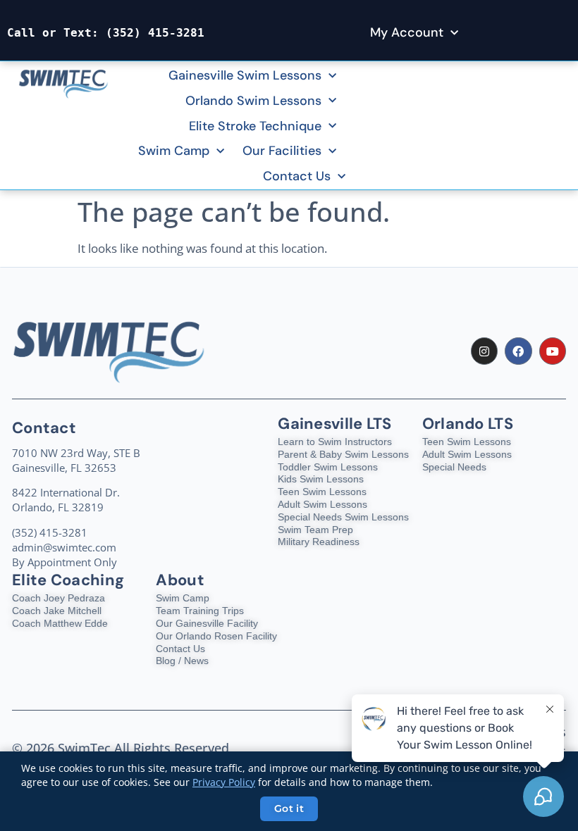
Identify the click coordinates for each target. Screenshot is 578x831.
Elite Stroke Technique (255, 126)
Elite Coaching (68, 580)
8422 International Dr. (66, 492)
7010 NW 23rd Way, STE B (76, 453)
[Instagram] (484, 350)
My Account (406, 32)
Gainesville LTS (335, 423)
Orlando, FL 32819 (58, 507)
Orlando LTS (467, 423)
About (180, 580)
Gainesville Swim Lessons (244, 75)
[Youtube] (552, 350)
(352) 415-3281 (155, 32)
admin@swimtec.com (64, 547)
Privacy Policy (223, 782)
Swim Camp (173, 150)
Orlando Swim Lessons (253, 100)
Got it (289, 808)
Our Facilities (281, 150)
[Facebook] (518, 350)
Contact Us (297, 176)
